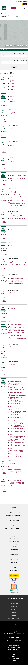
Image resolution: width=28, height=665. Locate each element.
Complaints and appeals (14, 552)
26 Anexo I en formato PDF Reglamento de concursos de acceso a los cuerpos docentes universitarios (16, 326)
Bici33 (11, 199)
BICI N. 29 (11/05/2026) (4, 285)
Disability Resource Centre (14, 541)
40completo (12, 89)
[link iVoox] (21, 598)
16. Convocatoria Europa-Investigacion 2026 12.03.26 (14, 455)
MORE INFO (14, 654)
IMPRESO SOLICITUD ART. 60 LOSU (17, 204)
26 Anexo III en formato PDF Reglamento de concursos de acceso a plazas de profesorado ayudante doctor (17, 337)
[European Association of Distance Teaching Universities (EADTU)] (14, 586)
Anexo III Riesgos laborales (16, 194)
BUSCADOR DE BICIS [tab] (5, 49)
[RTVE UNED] (24, 4)
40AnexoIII (12, 82)
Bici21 (11, 485)
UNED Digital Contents (14, 549)
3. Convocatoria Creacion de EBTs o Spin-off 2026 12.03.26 (16, 408)
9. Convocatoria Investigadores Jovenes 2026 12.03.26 (15, 429)
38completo (12, 112)
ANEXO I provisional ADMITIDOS (17, 480)
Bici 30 (11, 261)
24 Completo (12, 364)
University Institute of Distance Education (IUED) (14, 528)
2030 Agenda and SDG (14, 531)
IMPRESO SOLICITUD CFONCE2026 (17, 178)
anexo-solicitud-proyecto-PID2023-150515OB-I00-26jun (17, 206)
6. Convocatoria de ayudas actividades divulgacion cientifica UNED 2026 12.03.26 (17, 419)
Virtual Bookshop (14, 562)
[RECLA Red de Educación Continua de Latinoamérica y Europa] (14, 591)
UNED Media (14, 525)
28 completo (12, 293)
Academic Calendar (14, 536)
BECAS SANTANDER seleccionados (17, 218)
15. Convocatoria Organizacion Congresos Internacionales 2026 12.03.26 (15, 451)
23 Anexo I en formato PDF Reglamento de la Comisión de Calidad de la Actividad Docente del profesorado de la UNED (17, 384)
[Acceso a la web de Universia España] (14, 578)
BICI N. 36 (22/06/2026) (4, 167)
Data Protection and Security (14, 618)
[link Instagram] (16, 598)
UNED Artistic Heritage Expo (14, 570)
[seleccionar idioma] (17, 1)
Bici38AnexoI (12, 114)
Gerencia (14, 507)
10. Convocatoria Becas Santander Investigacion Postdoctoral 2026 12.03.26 (16, 433)
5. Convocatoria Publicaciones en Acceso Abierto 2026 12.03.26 (16, 415)
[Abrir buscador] (15, 1)
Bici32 (11, 214)
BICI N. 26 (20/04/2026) (4, 332)
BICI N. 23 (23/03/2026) (4, 391)
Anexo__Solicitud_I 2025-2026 (17, 217)
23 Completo (12, 398)
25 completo (12, 347)
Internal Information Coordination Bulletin (14, 515)
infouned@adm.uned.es (14, 658)
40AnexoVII (12, 88)
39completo (12, 101)
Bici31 (11, 229)
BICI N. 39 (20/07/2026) (4, 104)
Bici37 (11, 128)
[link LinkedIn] (13, 598)
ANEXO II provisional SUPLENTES (17, 482)
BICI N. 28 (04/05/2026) (4, 300)
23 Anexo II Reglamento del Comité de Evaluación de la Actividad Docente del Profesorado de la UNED (16, 389)
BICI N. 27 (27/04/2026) (4, 316)
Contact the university (14, 603)
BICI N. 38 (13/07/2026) (4, 120)
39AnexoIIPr (12, 99)
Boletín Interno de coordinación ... (5, 15)
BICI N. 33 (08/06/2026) (4, 199)
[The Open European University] (14, 581)
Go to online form (16, 628)
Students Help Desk (14, 538)
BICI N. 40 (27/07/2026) (4, 86)
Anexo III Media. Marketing (16, 193)
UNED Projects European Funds (14, 512)
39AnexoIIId (12, 98)
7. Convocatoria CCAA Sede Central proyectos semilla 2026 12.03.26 (16, 422)
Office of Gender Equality (14, 518)
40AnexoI (12, 78)
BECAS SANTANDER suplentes (16, 220)
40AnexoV (12, 85)
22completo (12, 463)
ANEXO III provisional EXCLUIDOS (17, 484)
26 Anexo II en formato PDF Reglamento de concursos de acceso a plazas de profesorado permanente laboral (16, 331)
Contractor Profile (14, 510)
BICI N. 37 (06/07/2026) (4, 136)
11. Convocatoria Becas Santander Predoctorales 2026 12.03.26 (16, 436)
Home (4, 13)
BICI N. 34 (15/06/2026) (4, 183)
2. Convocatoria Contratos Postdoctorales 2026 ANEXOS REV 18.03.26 (16, 405)
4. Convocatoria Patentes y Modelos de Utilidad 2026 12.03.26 (17, 412)
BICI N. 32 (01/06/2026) (4, 221)
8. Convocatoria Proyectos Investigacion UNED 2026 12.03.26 (16, 426)
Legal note (14, 612)
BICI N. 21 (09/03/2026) (4, 490)
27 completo (12, 308)
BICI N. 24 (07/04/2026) (4, 373)
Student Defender (14, 554)
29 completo (12, 277)
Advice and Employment (14, 544)
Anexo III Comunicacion (15, 191)
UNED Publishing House (14, 565)
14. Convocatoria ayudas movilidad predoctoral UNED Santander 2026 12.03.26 (16, 447)
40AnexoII (12, 80)
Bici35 (11, 144)
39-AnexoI (12, 96)
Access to (14, 567)
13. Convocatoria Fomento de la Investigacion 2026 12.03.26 (16, 443)
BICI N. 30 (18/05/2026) (4, 269)
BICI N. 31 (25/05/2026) (4, 237)
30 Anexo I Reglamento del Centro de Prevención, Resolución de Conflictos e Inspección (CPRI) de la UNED (17, 264)
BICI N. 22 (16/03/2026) (4, 473)
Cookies (14, 615)
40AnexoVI (12, 86)
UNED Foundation (14, 523)
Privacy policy (14, 609)
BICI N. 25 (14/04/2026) (4, 356)
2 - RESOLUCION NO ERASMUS (17, 215)
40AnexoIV (12, 83)
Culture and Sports (14, 559)
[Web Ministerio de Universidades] (14, 575)
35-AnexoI (12, 145)
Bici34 (11, 180)
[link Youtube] (10, 598)
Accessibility (14, 606)
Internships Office (14, 546)
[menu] (25, 8)
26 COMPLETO (13, 340)
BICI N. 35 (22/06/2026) (4, 152)
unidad (7, 13)
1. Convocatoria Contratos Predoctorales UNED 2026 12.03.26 (16, 401)
